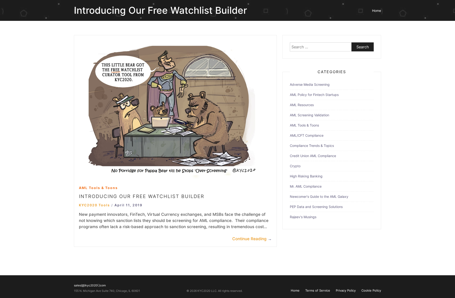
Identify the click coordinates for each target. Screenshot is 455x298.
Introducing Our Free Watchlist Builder (141, 196)
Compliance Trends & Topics (312, 146)
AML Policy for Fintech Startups (314, 95)
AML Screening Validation (309, 115)
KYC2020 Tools (94, 205)
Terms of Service (317, 290)
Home (376, 11)
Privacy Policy (346, 290)
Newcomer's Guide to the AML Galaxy (319, 196)
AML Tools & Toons (98, 188)
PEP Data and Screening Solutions (316, 207)
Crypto (295, 166)
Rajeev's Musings (303, 217)
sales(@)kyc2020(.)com (90, 285)
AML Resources (302, 105)
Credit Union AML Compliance (313, 156)
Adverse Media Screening (310, 84)
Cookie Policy (371, 290)
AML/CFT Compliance (306, 135)
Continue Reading (252, 238)
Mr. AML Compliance (306, 186)
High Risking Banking (306, 176)
